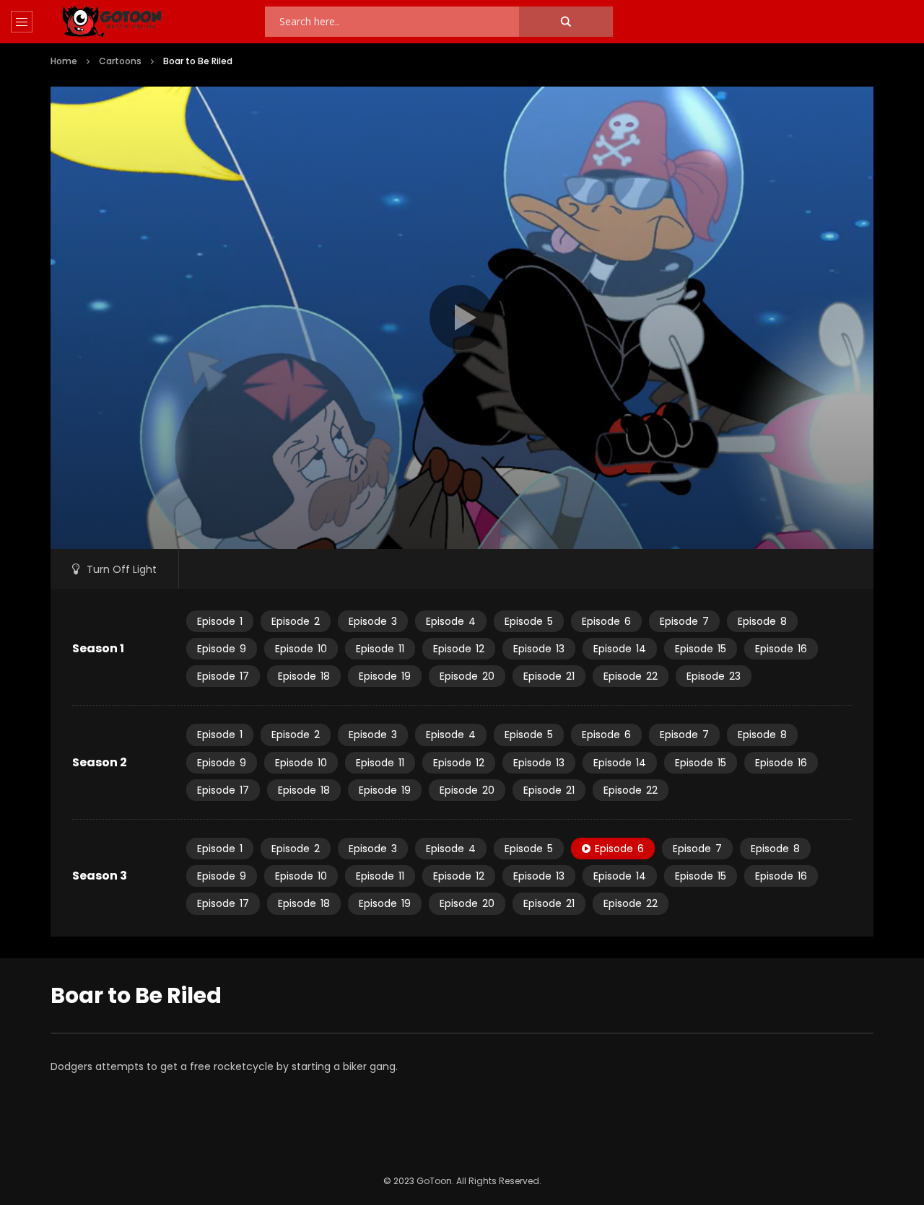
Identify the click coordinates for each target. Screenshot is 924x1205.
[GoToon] (112, 22)
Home (64, 61)
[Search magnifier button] (566, 21)
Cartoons (120, 61)
